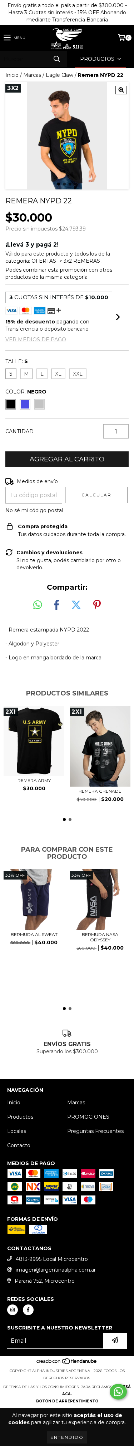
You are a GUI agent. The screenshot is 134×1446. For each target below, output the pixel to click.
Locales (16, 1131)
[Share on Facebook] (56, 605)
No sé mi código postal (34, 510)
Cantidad (19, 431)
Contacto (18, 1145)
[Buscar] (56, 59)
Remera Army (34, 780)
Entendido (67, 1437)
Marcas (32, 75)
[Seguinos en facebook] (28, 1309)
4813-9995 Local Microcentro (52, 1259)
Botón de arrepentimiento (67, 1401)
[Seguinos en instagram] (12, 1309)
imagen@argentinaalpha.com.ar (56, 1270)
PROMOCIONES (88, 1117)
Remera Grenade (100, 791)
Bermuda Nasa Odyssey (100, 937)
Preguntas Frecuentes (95, 1131)
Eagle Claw (59, 75)
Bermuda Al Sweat (34, 934)
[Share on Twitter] (76, 605)
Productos (20, 1117)
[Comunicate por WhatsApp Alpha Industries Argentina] (118, 1392)
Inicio (12, 75)
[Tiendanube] (67, 1363)
